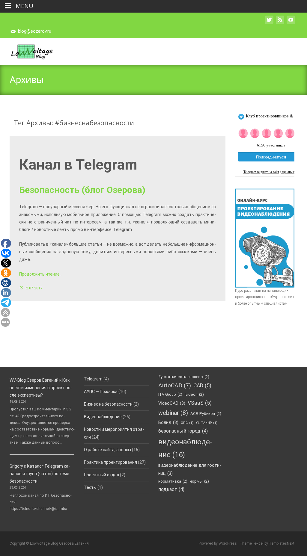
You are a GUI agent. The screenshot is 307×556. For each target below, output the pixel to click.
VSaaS (200, 403)
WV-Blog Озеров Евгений (34, 380)
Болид (168, 422)
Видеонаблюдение (103, 416)
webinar (173, 412)
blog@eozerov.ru (34, 31)
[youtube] (291, 22)
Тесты (90, 487)
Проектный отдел (101, 474)
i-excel (258, 543)
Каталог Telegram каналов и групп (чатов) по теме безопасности (40, 474)
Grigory (16, 466)
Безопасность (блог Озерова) (82, 190)
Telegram (93, 379)
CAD (202, 386)
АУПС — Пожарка (101, 391)
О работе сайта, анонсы (107, 449)
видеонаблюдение (185, 448)
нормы (199, 481)
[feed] (280, 22)
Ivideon (194, 394)
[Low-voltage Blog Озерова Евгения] (27, 50)
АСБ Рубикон (205, 413)
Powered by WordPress (218, 543)
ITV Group (170, 394)
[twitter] (269, 22)
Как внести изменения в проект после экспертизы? (41, 388)
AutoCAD (174, 385)
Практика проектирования (110, 462)
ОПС (187, 423)
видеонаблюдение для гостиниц (189, 469)
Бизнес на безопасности (108, 404)
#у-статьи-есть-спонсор (183, 376)
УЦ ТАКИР (206, 423)
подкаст (171, 489)
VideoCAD (171, 403)
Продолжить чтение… (40, 274)
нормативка (172, 481)
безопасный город (183, 431)
